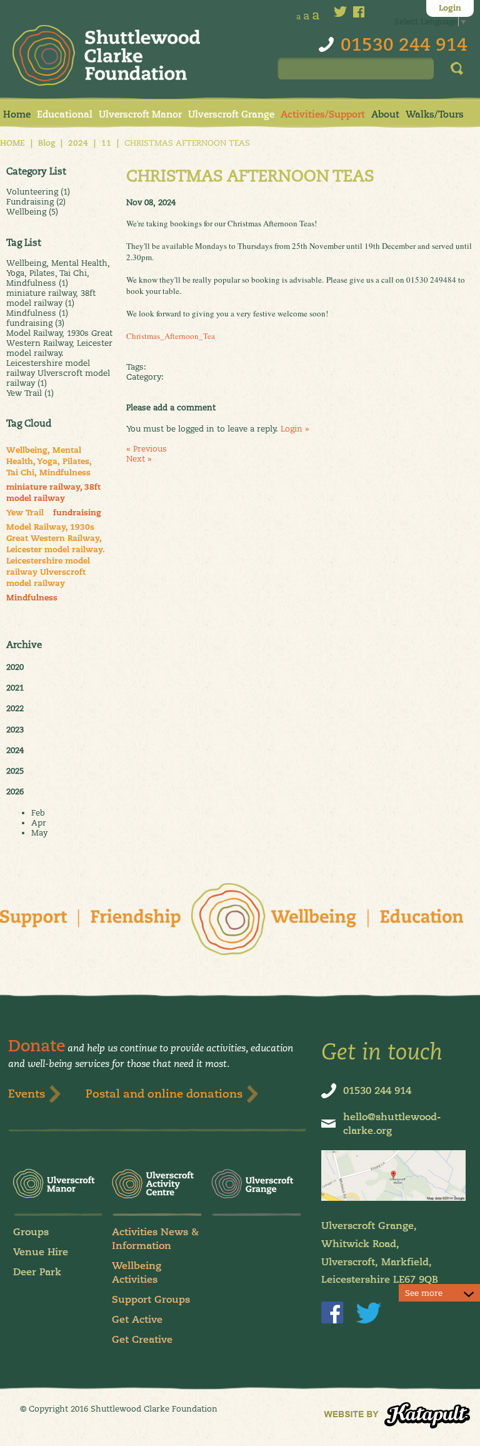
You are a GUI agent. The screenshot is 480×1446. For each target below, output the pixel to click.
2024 (78, 143)
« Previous (146, 448)
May (39, 832)
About (385, 114)
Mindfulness (32, 598)
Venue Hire (40, 1252)
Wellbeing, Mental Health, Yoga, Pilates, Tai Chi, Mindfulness (49, 461)
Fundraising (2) (36, 201)
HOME (12, 143)
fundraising (77, 512)
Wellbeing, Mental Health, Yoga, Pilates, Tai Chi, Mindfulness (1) (58, 273)
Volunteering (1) (38, 191)
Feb (38, 812)
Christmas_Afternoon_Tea (170, 335)
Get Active (137, 1319)
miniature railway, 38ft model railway (53, 493)
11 (106, 143)
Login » (295, 428)
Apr (38, 822)
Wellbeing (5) (32, 211)
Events (26, 1093)
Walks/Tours (435, 114)
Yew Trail (25, 512)
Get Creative (142, 1339)
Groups (31, 1232)
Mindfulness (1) (37, 313)
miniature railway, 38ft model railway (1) (51, 298)
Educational (64, 114)
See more (423, 1293)
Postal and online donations (164, 1093)
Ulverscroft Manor (140, 114)
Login (450, 8)
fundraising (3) (35, 323)
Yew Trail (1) (30, 393)
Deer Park (37, 1272)
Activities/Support (323, 114)
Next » (139, 458)
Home (17, 114)
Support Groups (151, 1299)
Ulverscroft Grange (231, 114)
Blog (46, 143)
